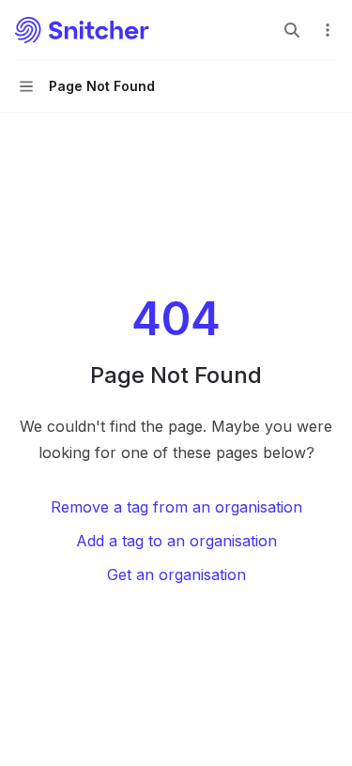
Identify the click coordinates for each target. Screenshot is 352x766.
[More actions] (327, 30)
